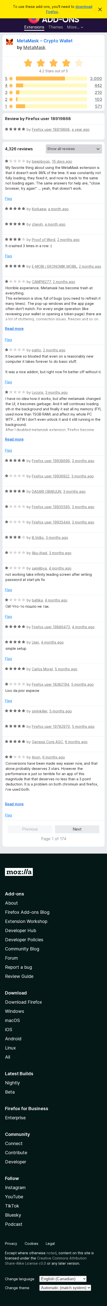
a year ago (81, 129)
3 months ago (56, 392)
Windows (14, 1011)
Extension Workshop (26, 921)
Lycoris (37, 392)
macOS (12, 1020)
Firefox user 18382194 (50, 684)
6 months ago (76, 742)
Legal (50, 1243)
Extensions (34, 27)
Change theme (17, 1288)
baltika (37, 600)
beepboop (41, 161)
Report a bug (18, 967)
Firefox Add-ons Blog (27, 912)
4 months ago (60, 568)
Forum (11, 958)
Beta (10, 1092)
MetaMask (34, 47)
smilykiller (39, 711)
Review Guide (19, 976)
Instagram (15, 1187)
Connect (14, 1143)
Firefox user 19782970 (51, 726)
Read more (14, 328)
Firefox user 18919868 (51, 129)
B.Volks (38, 537)
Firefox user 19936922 (50, 476)
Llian (35, 642)
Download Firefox (23, 1002)
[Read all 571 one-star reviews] (51, 106)
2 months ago (68, 239)
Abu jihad (39, 553)
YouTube (14, 1196)
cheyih (37, 224)
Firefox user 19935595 (51, 507)
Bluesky (13, 1215)
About (11, 903)
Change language (19, 1279)
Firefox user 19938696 (51, 461)
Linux (10, 1047)
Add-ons (14, 893)
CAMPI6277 (41, 282)
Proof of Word (43, 239)
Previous (30, 829)
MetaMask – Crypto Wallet (45, 40)
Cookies (31, 1243)
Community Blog (22, 948)
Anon (36, 757)
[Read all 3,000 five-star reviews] (51, 78)
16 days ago (62, 161)
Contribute (16, 1152)
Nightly (12, 1082)
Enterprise (15, 1117)
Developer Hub (20, 930)
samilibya (39, 568)
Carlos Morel (42, 669)
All (7, 1057)
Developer (15, 1161)
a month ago (58, 209)
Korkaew (39, 209)
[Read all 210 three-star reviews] (51, 92)
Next (77, 829)
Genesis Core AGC (47, 742)
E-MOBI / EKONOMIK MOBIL (54, 266)
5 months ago (66, 669)
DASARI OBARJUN (46, 491)
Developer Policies (24, 939)
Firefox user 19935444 (51, 522)
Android (13, 1038)
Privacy (11, 1243)
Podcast (13, 1224)
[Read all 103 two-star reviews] (51, 99)
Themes (55, 27)
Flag (8, 198)
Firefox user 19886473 (51, 627)
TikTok (12, 1205)
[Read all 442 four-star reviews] (51, 85)
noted (51, 1253)
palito (36, 350)
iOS (8, 1029)
